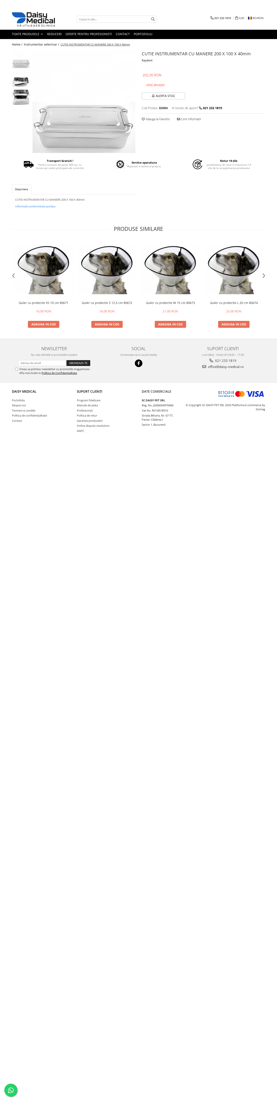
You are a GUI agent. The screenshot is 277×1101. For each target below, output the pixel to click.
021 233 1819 (225, 360)
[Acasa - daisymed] (33, 19)
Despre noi (19, 405)
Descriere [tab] (21, 189)
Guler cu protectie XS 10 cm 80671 (43, 303)
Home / (17, 44)
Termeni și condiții (23, 410)
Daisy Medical (24, 391)
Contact (123, 34)
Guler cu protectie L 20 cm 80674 (234, 303)
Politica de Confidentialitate (59, 373)
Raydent (147, 60)
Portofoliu (143, 34)
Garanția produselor (90, 421)
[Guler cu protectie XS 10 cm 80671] (43, 269)
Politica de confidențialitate (29, 415)
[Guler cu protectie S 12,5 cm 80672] (107, 269)
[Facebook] (138, 363)
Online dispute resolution (93, 426)
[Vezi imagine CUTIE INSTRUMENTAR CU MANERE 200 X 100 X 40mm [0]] (21, 59)
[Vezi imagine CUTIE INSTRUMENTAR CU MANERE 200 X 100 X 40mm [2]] (21, 96)
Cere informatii (190, 119)
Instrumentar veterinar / (42, 44)
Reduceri (54, 34)
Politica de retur (87, 415)
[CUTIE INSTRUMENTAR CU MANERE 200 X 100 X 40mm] (83, 101)
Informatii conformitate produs (35, 206)
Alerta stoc (165, 96)
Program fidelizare (88, 400)
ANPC (80, 431)
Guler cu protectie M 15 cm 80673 (170, 303)
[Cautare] (153, 19)
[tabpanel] (83, 101)
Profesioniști (85, 410)
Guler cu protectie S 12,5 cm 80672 (107, 303)
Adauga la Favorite (157, 119)
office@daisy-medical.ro (225, 366)
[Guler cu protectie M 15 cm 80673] (170, 269)
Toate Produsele (26, 34)
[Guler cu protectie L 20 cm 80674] (233, 269)
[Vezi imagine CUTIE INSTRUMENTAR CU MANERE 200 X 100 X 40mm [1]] (21, 78)
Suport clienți (89, 391)
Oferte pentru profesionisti (89, 34)
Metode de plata (87, 405)
